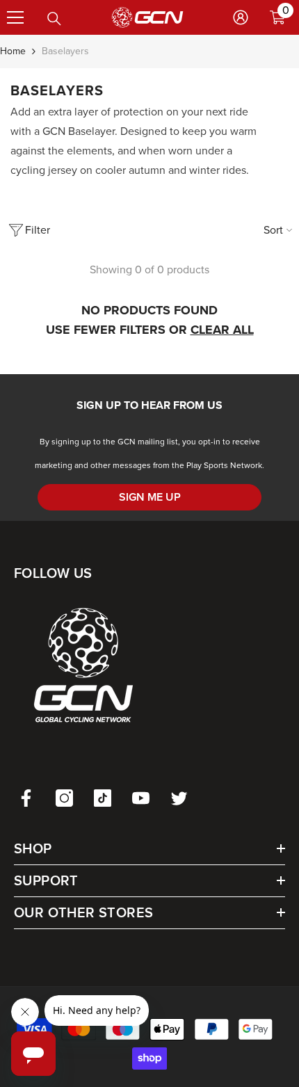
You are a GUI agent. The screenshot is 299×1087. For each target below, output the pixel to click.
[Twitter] (179, 798)
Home (13, 51)
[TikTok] (102, 798)
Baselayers (65, 51)
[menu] (15, 17)
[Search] (54, 18)
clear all (222, 330)
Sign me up (150, 497)
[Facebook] (26, 798)
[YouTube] (141, 798)
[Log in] (241, 17)
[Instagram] (64, 798)
